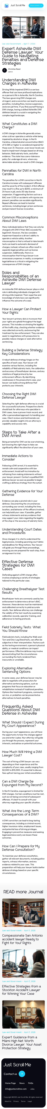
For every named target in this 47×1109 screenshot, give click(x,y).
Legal (30, 1101)
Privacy (16, 1101)
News (22, 1083)
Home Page (10, 1083)
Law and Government (11, 44)
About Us (8, 1101)
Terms (23, 1101)
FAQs (30, 1083)
